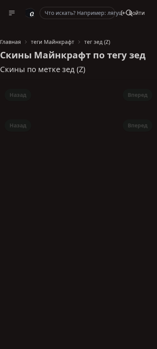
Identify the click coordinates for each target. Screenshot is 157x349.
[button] (12, 13)
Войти (137, 12)
